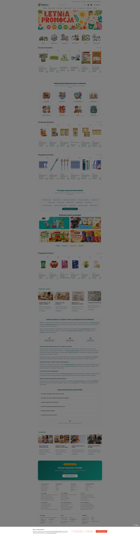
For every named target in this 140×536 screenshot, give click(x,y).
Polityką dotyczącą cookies (57, 531)
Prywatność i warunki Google (51, 533)
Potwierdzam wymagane (77, 531)
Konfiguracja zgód (90, 531)
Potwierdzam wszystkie (101, 531)
